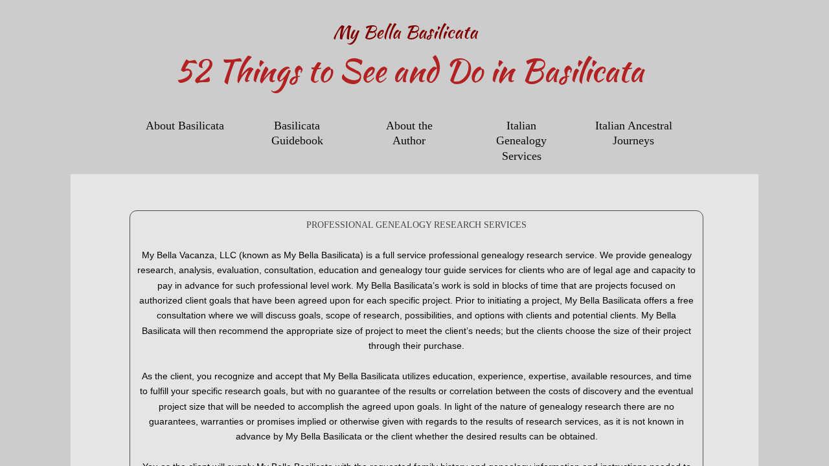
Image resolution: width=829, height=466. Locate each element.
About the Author (409, 133)
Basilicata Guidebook (297, 133)
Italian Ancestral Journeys (633, 133)
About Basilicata (185, 125)
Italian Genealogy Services (521, 140)
